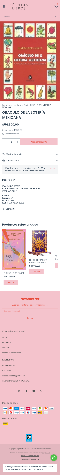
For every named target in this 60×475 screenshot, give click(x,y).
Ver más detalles (12, 134)
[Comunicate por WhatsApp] (54, 457)
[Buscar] (54, 16)
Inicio (4, 105)
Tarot (26, 105)
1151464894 (7, 371)
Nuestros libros (15, 105)
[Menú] (4, 7)
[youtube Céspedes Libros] (33, 391)
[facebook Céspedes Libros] (26, 391)
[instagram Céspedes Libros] (19, 391)
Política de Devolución (11, 353)
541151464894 (8, 366)
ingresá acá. (46, 453)
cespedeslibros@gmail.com (13, 376)
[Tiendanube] (30, 459)
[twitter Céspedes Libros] (40, 391)
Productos (6, 342)
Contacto (6, 347)
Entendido (38, 469)
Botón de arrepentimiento (30, 456)
